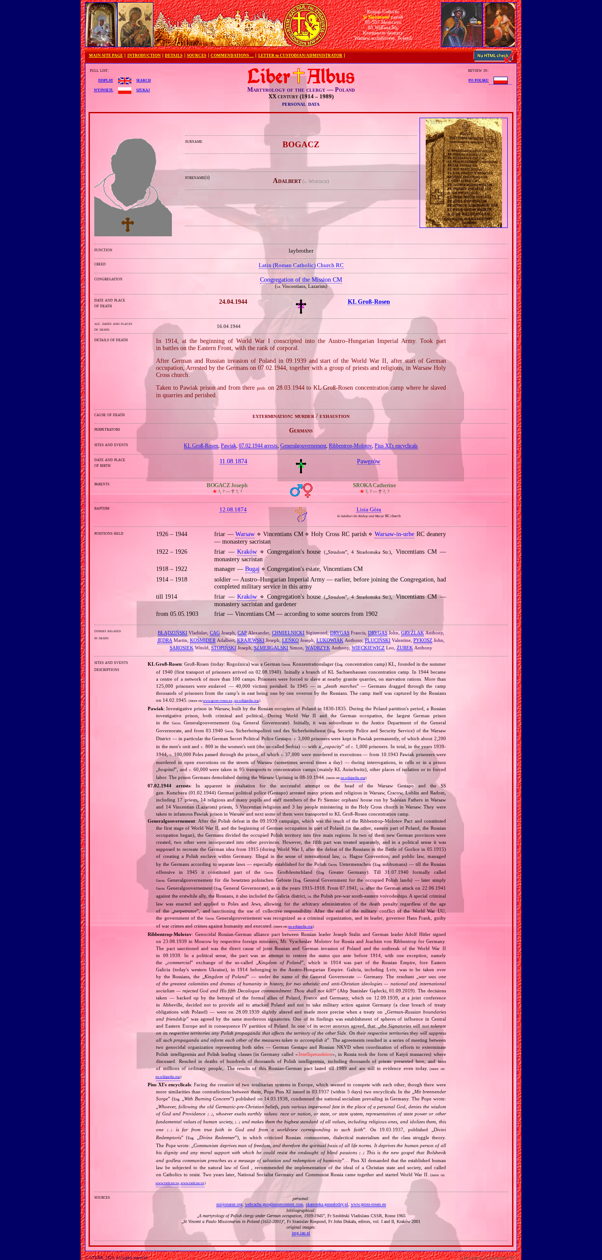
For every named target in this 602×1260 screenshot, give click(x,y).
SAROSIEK (181, 647)
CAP (242, 632)
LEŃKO (290, 640)
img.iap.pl (301, 1232)
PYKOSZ (422, 640)
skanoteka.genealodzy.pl (327, 1204)
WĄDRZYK (317, 647)
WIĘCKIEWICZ (368, 647)
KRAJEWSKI (250, 640)
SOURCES (196, 55)
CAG (215, 632)
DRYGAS (339, 632)
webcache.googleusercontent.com (274, 1204)
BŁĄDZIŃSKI (172, 632)
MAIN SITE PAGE (106, 55)
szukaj (143, 89)
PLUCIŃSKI (377, 640)
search (143, 79)
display (105, 79)
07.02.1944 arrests (258, 446)
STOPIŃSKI (223, 647)
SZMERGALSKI (271, 647)
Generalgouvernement (303, 446)
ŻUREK (405, 647)
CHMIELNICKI (288, 632)
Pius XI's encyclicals (396, 446)
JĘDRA (164, 640)
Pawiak (228, 446)
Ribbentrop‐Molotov (350, 446)
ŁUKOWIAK (329, 640)
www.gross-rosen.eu (217, 701)
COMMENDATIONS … (232, 55)
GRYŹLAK (412, 632)
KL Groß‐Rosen (201, 446)
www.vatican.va (167, 1183)
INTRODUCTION (144, 55)
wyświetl (103, 89)
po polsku (478, 79)
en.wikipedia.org (246, 701)
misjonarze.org (229, 1204)
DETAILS (173, 55)
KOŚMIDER (203, 640)
